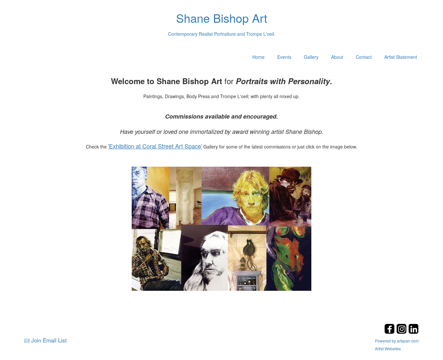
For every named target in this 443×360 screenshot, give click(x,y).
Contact (364, 57)
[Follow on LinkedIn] (413, 332)
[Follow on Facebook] (390, 332)
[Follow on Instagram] (402, 332)
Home (258, 57)
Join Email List (49, 340)
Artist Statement (400, 57)
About (337, 57)
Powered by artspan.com (397, 340)
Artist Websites (388, 348)
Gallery (311, 57)
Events (284, 57)
